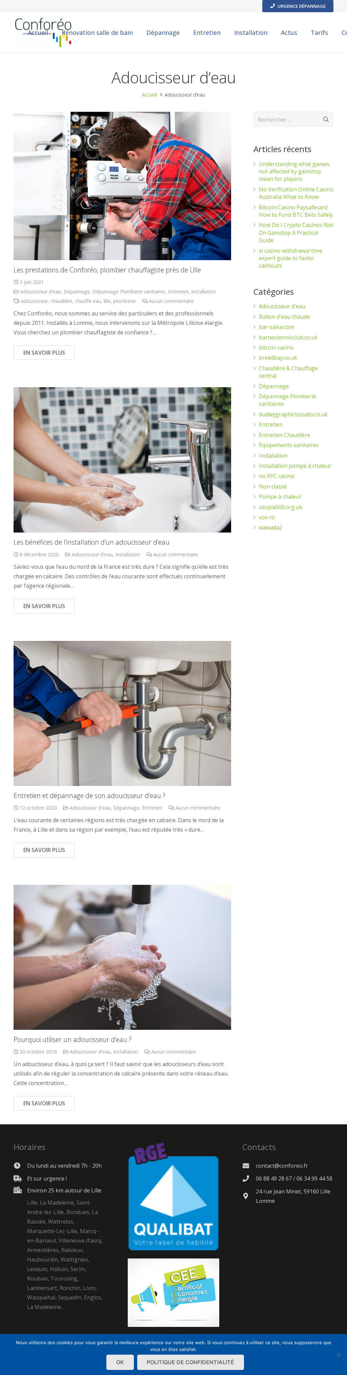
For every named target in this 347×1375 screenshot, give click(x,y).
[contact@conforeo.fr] (249, 1165)
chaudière (61, 301)
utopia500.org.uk (280, 507)
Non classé (273, 486)
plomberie (124, 301)
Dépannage (77, 291)
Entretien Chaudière (284, 435)
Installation (203, 291)
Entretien (178, 291)
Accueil (149, 94)
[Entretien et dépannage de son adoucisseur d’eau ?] (122, 713)
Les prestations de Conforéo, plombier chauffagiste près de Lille (107, 269)
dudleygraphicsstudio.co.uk (293, 414)
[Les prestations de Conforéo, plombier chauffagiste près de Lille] (122, 186)
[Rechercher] (325, 119)
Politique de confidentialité (190, 1362)
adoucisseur (34, 301)
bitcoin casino (276, 347)
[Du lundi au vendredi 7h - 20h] (20, 1165)
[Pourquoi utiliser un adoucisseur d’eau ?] (122, 957)
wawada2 (270, 527)
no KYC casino (276, 476)
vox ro (267, 517)
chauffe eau (88, 301)
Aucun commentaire (171, 301)
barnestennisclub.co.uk (288, 337)
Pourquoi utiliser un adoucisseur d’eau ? (72, 1039)
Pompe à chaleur (280, 496)
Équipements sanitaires (289, 445)
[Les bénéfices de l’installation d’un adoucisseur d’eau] (122, 459)
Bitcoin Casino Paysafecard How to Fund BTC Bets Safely (296, 211)
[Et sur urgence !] (20, 1178)
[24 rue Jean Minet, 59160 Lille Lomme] (249, 1196)
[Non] (338, 1354)
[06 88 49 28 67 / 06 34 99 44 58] (249, 1178)
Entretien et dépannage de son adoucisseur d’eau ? (89, 795)
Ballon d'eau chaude (284, 316)
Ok (120, 1362)
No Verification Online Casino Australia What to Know (296, 193)
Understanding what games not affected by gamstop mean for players (294, 171)
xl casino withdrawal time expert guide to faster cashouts (290, 258)
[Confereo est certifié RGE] (173, 1325)
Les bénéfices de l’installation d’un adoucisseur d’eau (91, 542)
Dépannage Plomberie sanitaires (129, 291)
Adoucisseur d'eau (40, 291)
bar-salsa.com (276, 327)
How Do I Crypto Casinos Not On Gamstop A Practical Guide (296, 232)
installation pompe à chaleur (295, 466)
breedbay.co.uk (278, 357)
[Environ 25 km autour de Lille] (20, 1249)
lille (107, 301)
